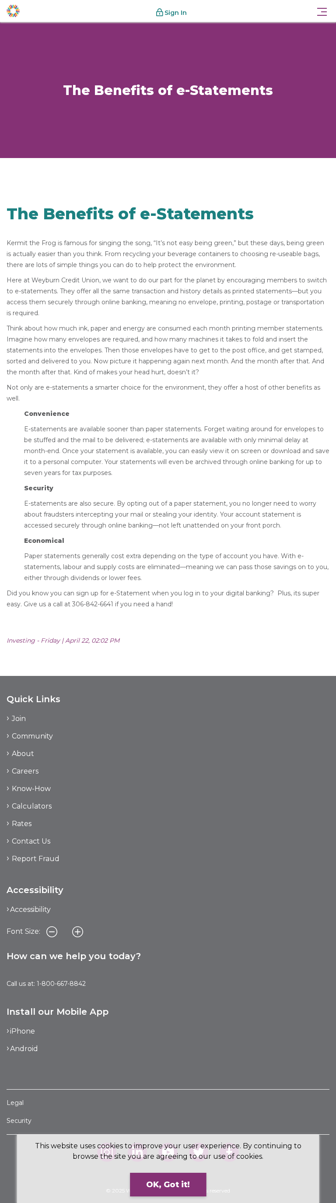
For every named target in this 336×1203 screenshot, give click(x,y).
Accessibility (30, 909)
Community (32, 736)
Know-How (24, 174)
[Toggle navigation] (322, 10)
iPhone (22, 1031)
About (23, 753)
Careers (25, 771)
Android (24, 1049)
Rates (22, 824)
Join (19, 718)
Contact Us (31, 841)
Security (19, 1121)
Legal (15, 1103)
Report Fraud (36, 859)
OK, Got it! (168, 1184)
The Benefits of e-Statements (94, 174)
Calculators (32, 806)
